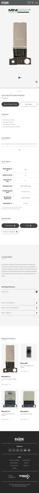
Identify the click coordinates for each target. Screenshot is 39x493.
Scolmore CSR (26, 460)
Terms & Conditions (14, 460)
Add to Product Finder (10, 104)
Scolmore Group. (22, 486)
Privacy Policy (14, 465)
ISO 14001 (26, 465)
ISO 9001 (26, 463)
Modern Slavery (14, 463)
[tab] (19, 77)
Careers (14, 468)
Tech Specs (28, 104)
